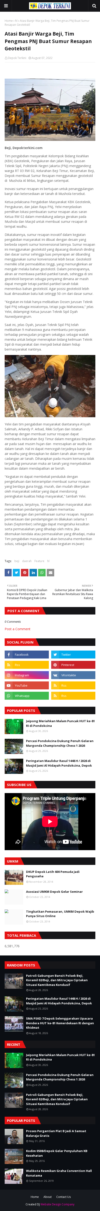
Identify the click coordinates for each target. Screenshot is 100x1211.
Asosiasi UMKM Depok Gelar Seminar (54, 891)
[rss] (27, 665)
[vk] (73, 675)
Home (9, 21)
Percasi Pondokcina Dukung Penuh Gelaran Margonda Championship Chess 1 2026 (59, 743)
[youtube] (27, 685)
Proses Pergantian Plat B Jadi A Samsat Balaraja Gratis (56, 1133)
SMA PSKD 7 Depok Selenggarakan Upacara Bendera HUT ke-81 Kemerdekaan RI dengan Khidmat (60, 1023)
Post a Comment (17, 629)
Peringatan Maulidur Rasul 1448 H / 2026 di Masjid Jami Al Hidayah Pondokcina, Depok (59, 763)
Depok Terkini (17, 58)
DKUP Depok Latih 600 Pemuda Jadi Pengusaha (53, 874)
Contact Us (63, 1197)
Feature (39, 561)
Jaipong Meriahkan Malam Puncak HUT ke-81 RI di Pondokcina (60, 723)
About (47, 1197)
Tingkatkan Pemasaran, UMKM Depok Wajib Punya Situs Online (60, 913)
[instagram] (27, 675)
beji (16, 561)
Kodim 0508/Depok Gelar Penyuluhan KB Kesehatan (56, 1153)
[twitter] (73, 655)
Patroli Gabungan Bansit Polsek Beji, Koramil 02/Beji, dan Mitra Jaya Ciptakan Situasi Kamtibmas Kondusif (57, 980)
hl (16, 21)
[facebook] (27, 655)
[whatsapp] (27, 696)
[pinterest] (73, 665)
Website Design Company (57, 1204)
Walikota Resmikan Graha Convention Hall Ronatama (59, 1173)
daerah (27, 561)
